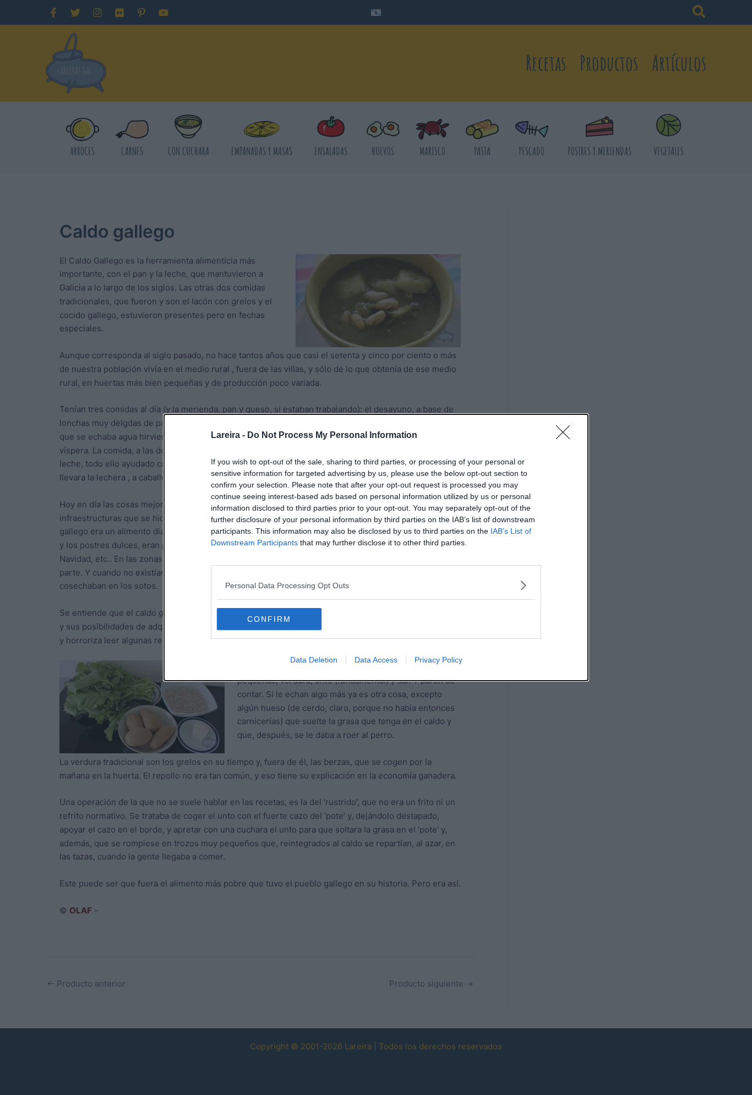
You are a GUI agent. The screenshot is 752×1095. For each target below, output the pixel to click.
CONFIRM (269, 619)
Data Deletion (313, 659)
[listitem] (376, 585)
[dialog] (376, 547)
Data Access (376, 659)
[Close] (566, 435)
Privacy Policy (438, 659)
